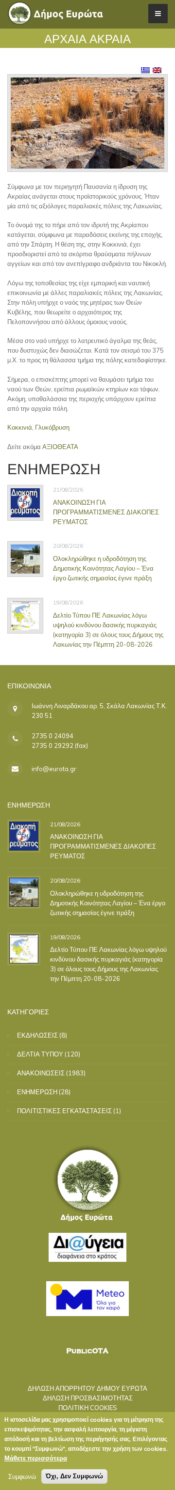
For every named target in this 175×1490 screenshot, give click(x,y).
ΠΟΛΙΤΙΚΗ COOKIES (87, 1408)
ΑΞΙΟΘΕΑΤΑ (60, 446)
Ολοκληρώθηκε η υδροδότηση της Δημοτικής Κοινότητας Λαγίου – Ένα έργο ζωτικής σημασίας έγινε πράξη (103, 568)
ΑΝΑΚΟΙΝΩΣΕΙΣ (41, 1073)
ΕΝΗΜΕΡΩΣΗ (37, 1092)
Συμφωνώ (22, 1476)
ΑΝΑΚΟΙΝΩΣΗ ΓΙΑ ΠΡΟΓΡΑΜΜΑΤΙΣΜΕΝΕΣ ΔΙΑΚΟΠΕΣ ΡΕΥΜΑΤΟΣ (106, 511)
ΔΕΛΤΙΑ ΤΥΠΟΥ (40, 1054)
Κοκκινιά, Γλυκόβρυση (38, 427)
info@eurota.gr (54, 769)
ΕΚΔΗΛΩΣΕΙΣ (37, 1035)
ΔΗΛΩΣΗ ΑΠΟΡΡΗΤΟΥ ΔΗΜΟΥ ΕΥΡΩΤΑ (87, 1388)
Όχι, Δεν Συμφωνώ (74, 1476)
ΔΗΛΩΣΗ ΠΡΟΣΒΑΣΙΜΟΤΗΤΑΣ (88, 1398)
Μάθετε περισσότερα (35, 1458)
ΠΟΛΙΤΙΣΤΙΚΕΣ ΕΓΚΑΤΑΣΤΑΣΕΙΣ (64, 1111)
